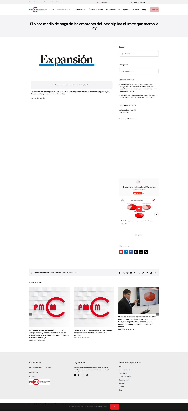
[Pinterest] (143, 272)
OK (115, 407)
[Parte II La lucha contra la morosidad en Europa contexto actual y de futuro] (139, 208)
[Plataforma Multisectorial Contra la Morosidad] (138, 182)
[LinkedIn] (126, 252)
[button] (30, 314)
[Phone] (146, 252)
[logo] (38, 8)
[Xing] (151, 272)
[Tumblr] (139, 272)
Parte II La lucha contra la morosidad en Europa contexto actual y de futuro (139, 221)
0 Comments (42, 340)
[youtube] (75, 375)
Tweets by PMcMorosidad (128, 119)
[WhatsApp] (135, 272)
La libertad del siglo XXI (127, 110)
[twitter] (87, 375)
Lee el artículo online (38, 98)
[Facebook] (131, 252)
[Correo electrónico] (155, 272)
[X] (124, 272)
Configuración (103, 407)
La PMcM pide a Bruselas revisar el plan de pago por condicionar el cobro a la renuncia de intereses (139, 96)
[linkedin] (79, 375)
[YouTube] (121, 252)
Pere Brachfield (124, 112)
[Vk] (147, 272)
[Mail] (141, 252)
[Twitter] (136, 252)
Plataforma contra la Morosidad (64, 85)
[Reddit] (127, 272)
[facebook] (83, 375)
